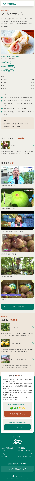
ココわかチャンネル (24, 451)
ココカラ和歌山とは (7, 448)
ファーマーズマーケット (24, 454)
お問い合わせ (4, 456)
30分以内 (10, 67)
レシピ (3, 451)
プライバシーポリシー (24, 456)
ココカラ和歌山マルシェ (16, 469)
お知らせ (3, 454)
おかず (8, 62)
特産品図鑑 (21, 448)
